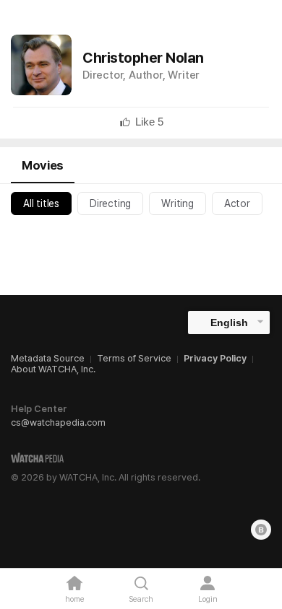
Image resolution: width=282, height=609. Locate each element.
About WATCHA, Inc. (53, 369)
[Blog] (261, 530)
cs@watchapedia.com (58, 422)
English (229, 322)
